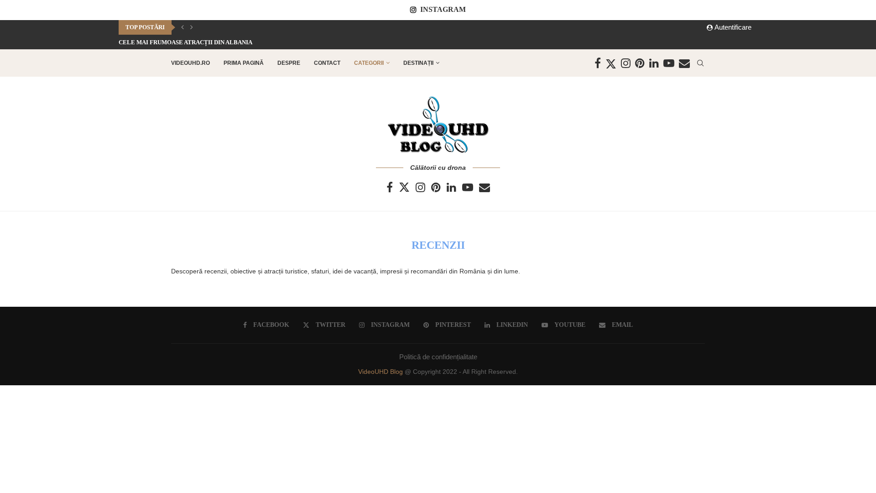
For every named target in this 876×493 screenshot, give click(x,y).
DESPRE (288, 63)
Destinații (418, 63)
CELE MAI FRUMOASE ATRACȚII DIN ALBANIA (185, 42)
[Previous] (182, 27)
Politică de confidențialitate (438, 357)
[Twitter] (610, 63)
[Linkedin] (654, 63)
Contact (327, 63)
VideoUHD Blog (381, 371)
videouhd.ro (190, 63)
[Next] (191, 27)
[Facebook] (597, 63)
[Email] (684, 63)
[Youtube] (668, 63)
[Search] (700, 63)
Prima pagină (244, 63)
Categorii (369, 63)
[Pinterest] (640, 63)
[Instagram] (626, 63)
